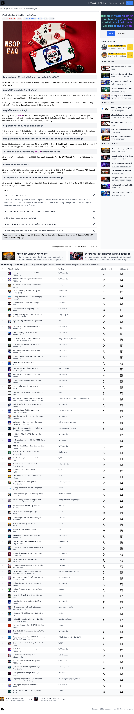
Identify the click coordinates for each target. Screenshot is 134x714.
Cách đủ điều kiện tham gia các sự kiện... (27, 649)
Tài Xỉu (122, 91)
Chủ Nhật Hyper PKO (117, 84)
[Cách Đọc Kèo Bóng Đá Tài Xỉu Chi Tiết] (105, 89)
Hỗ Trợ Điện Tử (122, 159)
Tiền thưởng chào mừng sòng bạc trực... (27, 607)
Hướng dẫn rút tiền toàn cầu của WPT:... (27, 273)
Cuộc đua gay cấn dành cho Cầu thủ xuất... (28, 416)
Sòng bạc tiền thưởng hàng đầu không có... (28, 398)
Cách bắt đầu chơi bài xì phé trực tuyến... (27, 667)
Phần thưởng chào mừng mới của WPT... (27, 350)
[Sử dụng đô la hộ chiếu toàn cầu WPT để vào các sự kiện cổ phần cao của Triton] (105, 96)
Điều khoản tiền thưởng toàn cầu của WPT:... (28, 631)
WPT (14, 460)
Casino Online (120, 140)
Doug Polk (122, 181)
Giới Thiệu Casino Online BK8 (23, 362)
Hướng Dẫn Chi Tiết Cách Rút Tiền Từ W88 (27, 553)
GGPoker (16, 305)
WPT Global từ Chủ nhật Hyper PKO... (26, 410)
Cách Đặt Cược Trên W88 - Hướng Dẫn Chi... (28, 392)
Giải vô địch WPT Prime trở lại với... (25, 529)
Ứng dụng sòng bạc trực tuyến (24, 681)
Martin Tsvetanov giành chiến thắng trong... (28, 494)
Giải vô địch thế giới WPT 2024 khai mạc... (27, 422)
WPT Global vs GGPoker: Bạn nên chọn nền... (28, 446)
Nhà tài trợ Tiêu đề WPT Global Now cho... (27, 434)
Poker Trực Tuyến (125, 166)
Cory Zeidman (18, 544)
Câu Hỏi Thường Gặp (117, 111)
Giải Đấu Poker (126, 77)
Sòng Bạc (120, 173)
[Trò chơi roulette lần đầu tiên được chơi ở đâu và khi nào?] (105, 171)
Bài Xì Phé (130, 152)
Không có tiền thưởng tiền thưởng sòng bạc (28, 400)
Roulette (114, 173)
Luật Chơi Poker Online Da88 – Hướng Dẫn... (28, 565)
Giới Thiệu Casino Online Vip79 (24, 470)
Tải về (129, 3)
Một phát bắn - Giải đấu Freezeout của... (27, 327)
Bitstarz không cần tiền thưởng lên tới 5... (27, 500)
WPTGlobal (115, 166)
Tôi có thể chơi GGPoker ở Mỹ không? (26, 303)
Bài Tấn (15, 591)
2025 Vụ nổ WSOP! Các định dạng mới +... (27, 386)
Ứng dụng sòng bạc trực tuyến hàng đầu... (28, 679)
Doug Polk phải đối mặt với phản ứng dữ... (28, 518)
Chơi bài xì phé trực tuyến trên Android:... (27, 428)
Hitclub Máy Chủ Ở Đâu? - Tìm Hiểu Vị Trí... (28, 476)
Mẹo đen (16, 675)
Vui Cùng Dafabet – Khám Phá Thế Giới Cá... (28, 625)
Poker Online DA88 (127, 132)
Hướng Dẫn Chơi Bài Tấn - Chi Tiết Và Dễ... (28, 589)
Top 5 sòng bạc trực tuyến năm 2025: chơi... (28, 338)
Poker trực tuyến (18, 484)
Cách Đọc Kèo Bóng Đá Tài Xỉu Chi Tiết (26, 452)
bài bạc (15, 287)
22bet (15, 693)
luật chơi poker (18, 567)
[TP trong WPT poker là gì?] (105, 109)
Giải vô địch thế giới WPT (21, 424)
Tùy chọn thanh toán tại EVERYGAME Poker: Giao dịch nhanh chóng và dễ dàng (73, 247)
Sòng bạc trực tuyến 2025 (22, 341)
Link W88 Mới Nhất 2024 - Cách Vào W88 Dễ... (29, 547)
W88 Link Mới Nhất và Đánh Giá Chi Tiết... (27, 595)
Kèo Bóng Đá (115, 91)
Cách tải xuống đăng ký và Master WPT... (27, 404)
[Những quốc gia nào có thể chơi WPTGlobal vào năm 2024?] (105, 164)
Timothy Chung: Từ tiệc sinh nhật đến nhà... (28, 458)
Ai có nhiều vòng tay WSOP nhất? (24, 523)
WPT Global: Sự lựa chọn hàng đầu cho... (27, 535)
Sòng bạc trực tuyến (20, 609)
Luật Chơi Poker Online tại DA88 (24, 655)
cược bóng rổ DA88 (19, 621)
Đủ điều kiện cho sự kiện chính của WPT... (27, 380)
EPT (14, 323)
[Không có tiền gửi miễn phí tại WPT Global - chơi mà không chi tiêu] (105, 186)
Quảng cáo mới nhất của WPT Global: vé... (27, 583)
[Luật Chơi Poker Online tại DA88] (105, 130)
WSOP (20, 115)
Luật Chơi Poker (116, 132)
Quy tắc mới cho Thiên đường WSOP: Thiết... (28, 643)
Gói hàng (113, 3)
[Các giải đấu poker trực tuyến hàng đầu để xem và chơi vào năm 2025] (105, 116)
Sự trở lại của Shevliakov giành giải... (26, 512)
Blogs (6, 9)
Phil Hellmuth (121, 152)
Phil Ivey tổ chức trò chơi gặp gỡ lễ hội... (27, 506)
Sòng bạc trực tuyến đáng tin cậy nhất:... (27, 374)
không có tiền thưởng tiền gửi (23, 502)
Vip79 (113, 140)
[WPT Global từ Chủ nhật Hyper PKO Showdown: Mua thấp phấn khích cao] (105, 82)
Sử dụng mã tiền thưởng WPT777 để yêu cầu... (29, 637)
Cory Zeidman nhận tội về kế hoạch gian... (27, 541)
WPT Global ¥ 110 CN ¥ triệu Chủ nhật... (27, 601)
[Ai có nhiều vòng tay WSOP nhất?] (105, 150)
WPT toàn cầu (17, 275)
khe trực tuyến (18, 371)
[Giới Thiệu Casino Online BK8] (105, 193)
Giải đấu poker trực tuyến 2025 (24, 573)
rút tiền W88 (17, 556)
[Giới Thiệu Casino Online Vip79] (105, 138)
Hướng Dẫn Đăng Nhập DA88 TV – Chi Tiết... (28, 315)
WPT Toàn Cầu (115, 77)
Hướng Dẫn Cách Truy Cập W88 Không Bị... (28, 297)
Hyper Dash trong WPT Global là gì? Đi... (27, 291)
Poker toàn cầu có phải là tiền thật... (25, 464)
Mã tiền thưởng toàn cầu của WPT (25, 639)
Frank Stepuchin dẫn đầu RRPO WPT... (26, 559)
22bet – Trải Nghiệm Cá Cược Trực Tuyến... (28, 691)
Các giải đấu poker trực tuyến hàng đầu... (27, 571)
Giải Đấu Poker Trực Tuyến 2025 (120, 118)
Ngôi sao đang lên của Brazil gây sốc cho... (28, 321)
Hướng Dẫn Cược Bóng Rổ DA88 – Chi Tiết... (28, 619)
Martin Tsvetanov (19, 496)
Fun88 (15, 490)
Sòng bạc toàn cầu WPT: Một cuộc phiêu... (27, 661)
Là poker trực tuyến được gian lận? (25, 482)
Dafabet (15, 627)
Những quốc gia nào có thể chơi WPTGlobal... (29, 440)
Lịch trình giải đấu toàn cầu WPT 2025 (26, 344)
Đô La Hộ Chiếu (126, 98)
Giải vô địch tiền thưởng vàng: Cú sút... (26, 309)
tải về (122, 3)
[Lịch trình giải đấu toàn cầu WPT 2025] (105, 75)
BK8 (113, 195)
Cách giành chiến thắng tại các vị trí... (26, 368)
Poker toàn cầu (18, 466)
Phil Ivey (16, 508)
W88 (14, 394)
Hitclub (15, 478)
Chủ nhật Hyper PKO (20, 412)
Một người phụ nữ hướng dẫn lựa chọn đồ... (28, 577)
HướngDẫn (17, 299)
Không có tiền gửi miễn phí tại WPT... (26, 332)
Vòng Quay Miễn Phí (127, 188)
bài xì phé (16, 520)
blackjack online (110, 709)
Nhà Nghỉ (128, 181)
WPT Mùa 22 (17, 418)
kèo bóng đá (17, 454)
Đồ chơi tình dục (18, 579)
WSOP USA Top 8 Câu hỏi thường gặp (24, 9)
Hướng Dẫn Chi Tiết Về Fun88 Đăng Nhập (27, 488)
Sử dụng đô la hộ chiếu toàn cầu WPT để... (28, 685)
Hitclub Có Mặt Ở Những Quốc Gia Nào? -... (28, 613)
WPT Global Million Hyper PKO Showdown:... (28, 279)
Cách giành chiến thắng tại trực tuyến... (27, 673)
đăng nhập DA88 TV (20, 317)
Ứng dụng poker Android (22, 430)
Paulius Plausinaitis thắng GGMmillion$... (27, 285)
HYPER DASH (17, 293)
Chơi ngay (130, 47)
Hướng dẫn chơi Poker (97, 3)
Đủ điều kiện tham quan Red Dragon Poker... (28, 356)
